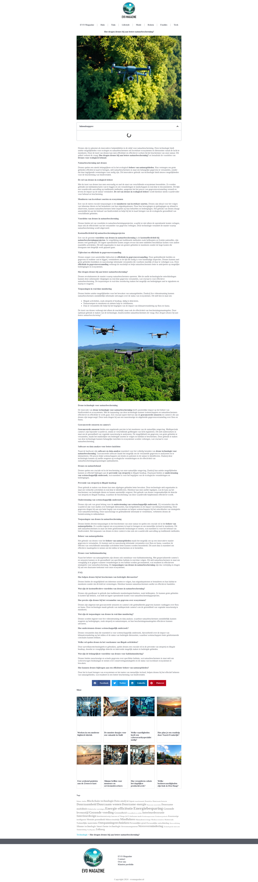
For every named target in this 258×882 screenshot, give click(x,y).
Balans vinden (81, 801)
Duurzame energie (134, 804)
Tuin (113, 25)
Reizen (151, 25)
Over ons (122, 862)
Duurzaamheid (86, 804)
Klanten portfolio (125, 864)
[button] (177, 126)
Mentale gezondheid (96, 819)
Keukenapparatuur (148, 816)
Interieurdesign (86, 816)
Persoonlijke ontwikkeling (157, 823)
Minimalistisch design (143, 820)
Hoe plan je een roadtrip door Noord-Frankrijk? (169, 733)
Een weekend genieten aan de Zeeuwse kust (87, 782)
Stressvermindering (150, 826)
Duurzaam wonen (109, 804)
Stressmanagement (129, 826)
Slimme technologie (86, 826)
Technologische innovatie (172, 826)
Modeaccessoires (157, 820)
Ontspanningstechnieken (113, 822)
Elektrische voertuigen (96, 809)
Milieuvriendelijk (112, 820)
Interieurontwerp (104, 816)
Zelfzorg (100, 829)
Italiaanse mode (136, 816)
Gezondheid (120, 812)
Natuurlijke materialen (87, 823)
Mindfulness (127, 819)
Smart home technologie (108, 826)
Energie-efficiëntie (119, 808)
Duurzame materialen (154, 805)
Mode (138, 25)
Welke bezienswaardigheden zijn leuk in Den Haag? (168, 783)
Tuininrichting (82, 830)
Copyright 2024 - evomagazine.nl (129, 879)
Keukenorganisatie (161, 816)
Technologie (82, 835)
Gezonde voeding (101, 812)
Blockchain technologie (100, 800)
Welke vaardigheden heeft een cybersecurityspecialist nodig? (141, 736)
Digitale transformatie (136, 801)
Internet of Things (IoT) (120, 816)
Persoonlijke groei (138, 823)
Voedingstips (91, 829)
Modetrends (168, 820)
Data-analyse (121, 801)
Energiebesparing (148, 808)
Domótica (148, 801)
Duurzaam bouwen (160, 801)
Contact (121, 859)
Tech (176, 25)
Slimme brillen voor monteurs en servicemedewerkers (113, 783)
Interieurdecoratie (153, 812)
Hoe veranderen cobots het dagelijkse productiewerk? (141, 783)
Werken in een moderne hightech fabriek (88, 733)
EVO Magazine (87, 25)
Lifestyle (126, 25)
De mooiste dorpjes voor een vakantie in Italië (115, 733)
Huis (103, 25)
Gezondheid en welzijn (134, 813)
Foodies (163, 25)
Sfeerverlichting (175, 823)
